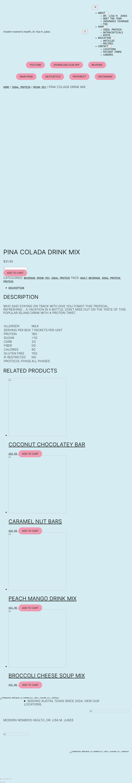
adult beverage (90, 278)
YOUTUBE (35, 64)
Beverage (29, 278)
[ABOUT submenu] (107, 13)
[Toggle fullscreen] (7, 778)
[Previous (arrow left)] (1, 782)
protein (8, 281)
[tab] (69, 287)
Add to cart (15, 272)
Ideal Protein (21, 87)
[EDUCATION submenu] (112, 38)
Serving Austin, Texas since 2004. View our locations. (61, 702)
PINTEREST (79, 76)
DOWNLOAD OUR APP (66, 64)
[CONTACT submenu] (110, 46)
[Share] (4, 778)
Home (6, 87)
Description (16, 287)
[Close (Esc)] (1, 778)
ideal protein (111, 278)
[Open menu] (85, 32)
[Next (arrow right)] (4, 782)
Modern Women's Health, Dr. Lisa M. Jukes (26, 31)
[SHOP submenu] (105, 27)
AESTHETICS (52, 76)
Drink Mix (39, 87)
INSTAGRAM (105, 76)
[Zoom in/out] (10, 778)
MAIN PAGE (26, 76)
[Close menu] (95, 7)
